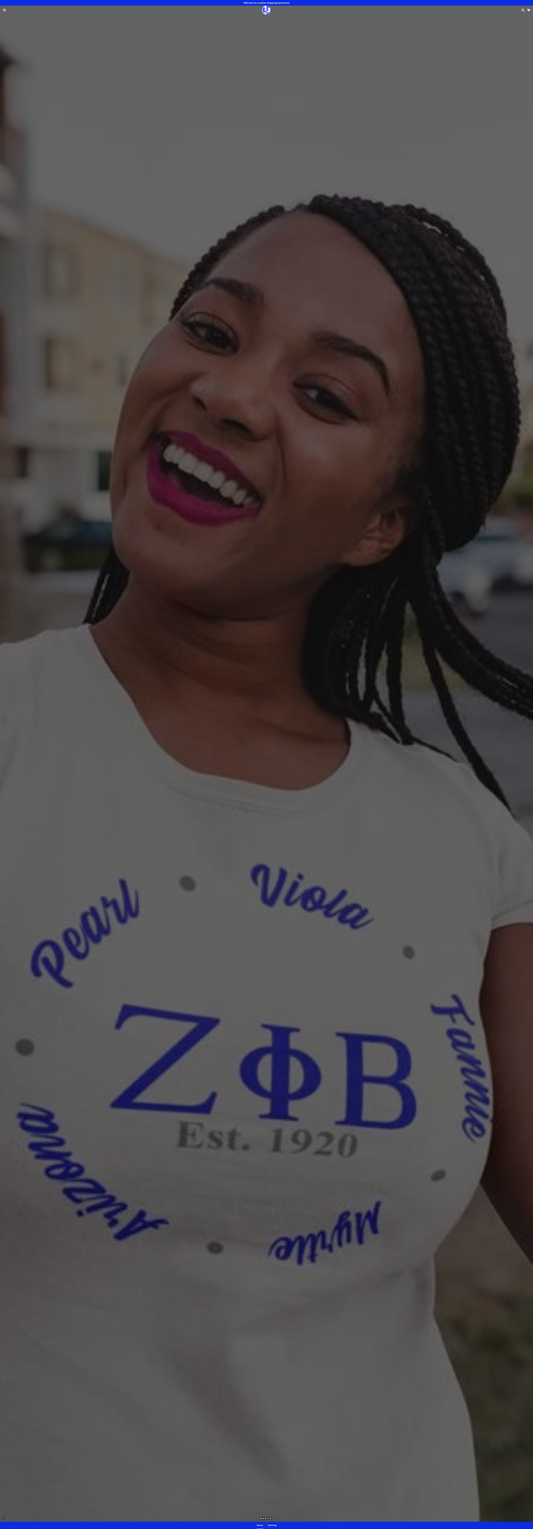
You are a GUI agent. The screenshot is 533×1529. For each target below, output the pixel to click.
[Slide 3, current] (265, 1518)
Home (260, 1525)
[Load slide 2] (263, 1518)
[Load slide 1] (261, 1518)
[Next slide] (529, 1518)
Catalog (272, 1525)
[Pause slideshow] (271, 1518)
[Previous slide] (3, 1518)
